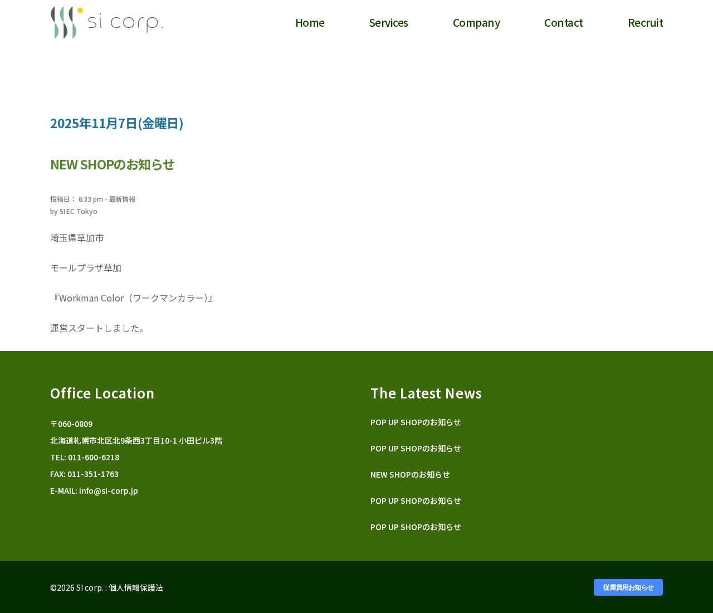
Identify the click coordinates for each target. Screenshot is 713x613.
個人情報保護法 (136, 587)
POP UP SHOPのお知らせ (415, 421)
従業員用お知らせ (628, 587)
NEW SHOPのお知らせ (410, 474)
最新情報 (122, 198)
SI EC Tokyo (78, 211)
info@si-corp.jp (108, 490)
